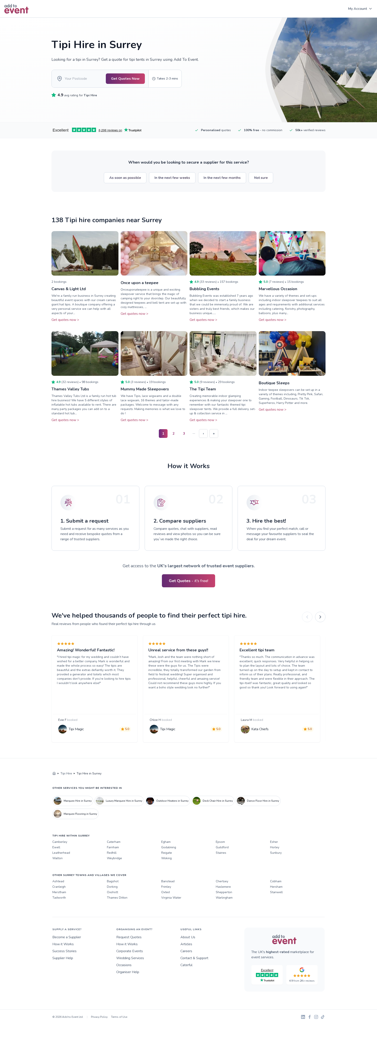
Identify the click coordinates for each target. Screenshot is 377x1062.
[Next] (320, 617)
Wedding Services (130, 958)
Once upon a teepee (139, 282)
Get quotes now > (65, 319)
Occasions (124, 965)
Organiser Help (127, 972)
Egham (166, 842)
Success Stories (64, 951)
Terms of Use (119, 1017)
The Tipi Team (203, 389)
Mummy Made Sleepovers (145, 389)
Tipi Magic (76, 729)
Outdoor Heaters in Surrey (172, 801)
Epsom (220, 842)
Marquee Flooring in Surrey (80, 814)
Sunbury (276, 853)
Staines (221, 853)
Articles (186, 944)
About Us (187, 937)
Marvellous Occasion (278, 288)
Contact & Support (194, 958)
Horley (274, 847)
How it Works (63, 944)
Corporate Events (129, 951)
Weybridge (114, 858)
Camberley (59, 842)
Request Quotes (129, 937)
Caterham (113, 842)
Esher (274, 842)
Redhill (112, 853)
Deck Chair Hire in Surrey (218, 801)
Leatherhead (61, 853)
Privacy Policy (99, 1017)
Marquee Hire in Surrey (78, 801)
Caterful (186, 965)
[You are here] (54, 774)
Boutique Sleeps (274, 383)
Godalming (168, 847)
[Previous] (307, 617)
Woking (166, 858)
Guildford (222, 847)
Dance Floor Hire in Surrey (263, 801)
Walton (57, 858)
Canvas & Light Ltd (68, 288)
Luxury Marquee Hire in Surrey (124, 801)
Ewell (56, 847)
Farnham (113, 847)
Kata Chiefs (260, 729)
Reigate (166, 853)
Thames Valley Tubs (70, 389)
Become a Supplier (66, 937)
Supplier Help (62, 958)
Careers (186, 951)
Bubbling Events (204, 288)
